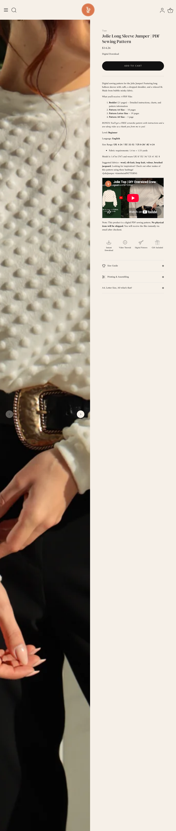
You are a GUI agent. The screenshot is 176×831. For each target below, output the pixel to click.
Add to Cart (133, 66)
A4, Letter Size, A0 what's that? (117, 288)
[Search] (14, 10)
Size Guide (112, 266)
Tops (104, 31)
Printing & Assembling (118, 277)
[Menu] (6, 10)
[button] (9, 414)
